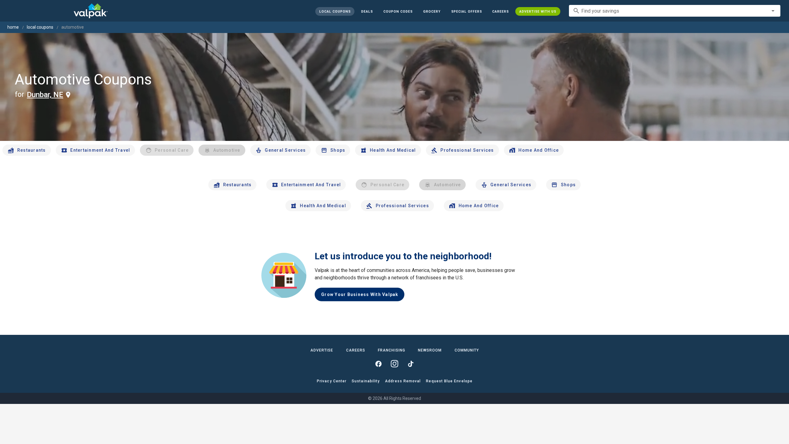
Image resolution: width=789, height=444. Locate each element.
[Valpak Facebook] (378, 363)
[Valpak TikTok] (410, 363)
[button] (466, 11)
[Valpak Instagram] (394, 363)
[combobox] (674, 11)
